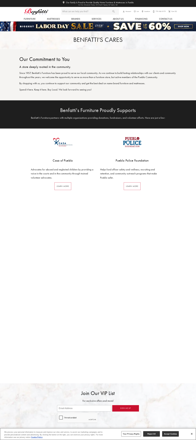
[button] (123, 11)
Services (96, 19)
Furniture (30, 19)
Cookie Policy (37, 437)
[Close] (192, 434)
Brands (75, 19)
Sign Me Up (125, 408)
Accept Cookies (170, 434)
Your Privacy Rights (131, 434)
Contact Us (165, 19)
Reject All (151, 434)
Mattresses (53, 19)
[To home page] (36, 11)
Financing (141, 19)
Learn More (63, 186)
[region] (98, 434)
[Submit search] (113, 11)
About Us (118, 19)
